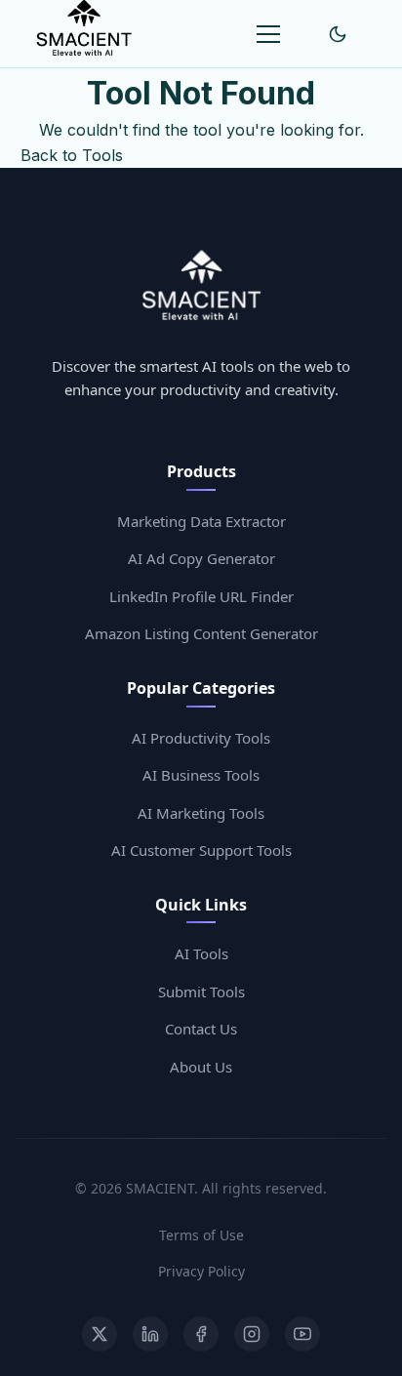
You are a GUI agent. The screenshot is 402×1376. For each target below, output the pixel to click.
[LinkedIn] (150, 1334)
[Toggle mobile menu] (268, 34)
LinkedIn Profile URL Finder (201, 596)
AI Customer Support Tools (201, 850)
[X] (99, 1334)
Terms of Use (201, 1235)
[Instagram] (251, 1334)
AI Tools (201, 953)
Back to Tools (71, 155)
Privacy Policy (201, 1271)
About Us (201, 1066)
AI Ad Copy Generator (201, 558)
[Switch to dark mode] (337, 34)
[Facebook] (201, 1334)
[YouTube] (302, 1334)
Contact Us (201, 1028)
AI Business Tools (201, 775)
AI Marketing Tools (201, 813)
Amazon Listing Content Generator (201, 633)
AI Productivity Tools (201, 738)
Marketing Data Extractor (201, 521)
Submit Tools (201, 991)
